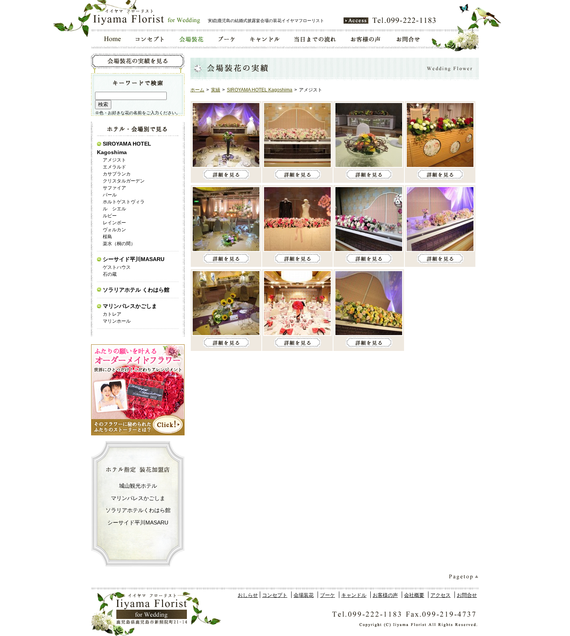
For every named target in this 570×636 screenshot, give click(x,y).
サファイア (114, 188)
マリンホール (117, 321)
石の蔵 (110, 274)
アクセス (440, 595)
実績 (215, 90)
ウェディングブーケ (226, 39)
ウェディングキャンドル (264, 39)
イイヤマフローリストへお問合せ (408, 39)
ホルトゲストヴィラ (124, 202)
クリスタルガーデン (124, 181)
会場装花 (304, 595)
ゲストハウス (117, 267)
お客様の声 (385, 595)
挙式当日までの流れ (314, 39)
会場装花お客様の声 (366, 39)
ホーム (197, 90)
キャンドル (353, 595)
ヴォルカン (114, 229)
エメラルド (114, 167)
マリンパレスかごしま (130, 306)
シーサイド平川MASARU (133, 259)
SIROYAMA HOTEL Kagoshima (259, 90)
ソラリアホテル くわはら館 (136, 290)
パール (110, 195)
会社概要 (414, 595)
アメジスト (114, 160)
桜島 (107, 236)
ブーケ (327, 595)
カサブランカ (117, 174)
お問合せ (467, 595)
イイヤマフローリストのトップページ (110, 39)
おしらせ (248, 595)
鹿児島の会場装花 (191, 39)
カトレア (112, 314)
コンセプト (274, 595)
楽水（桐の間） (119, 243)
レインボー (114, 222)
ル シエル (114, 208)
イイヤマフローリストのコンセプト (150, 39)
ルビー (110, 215)
